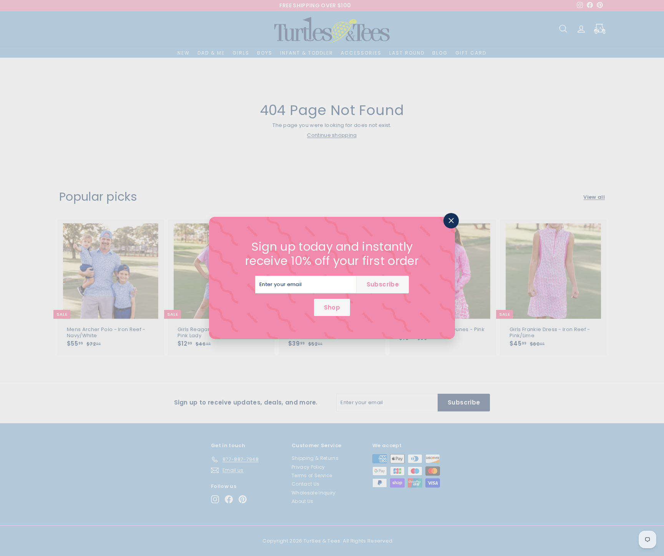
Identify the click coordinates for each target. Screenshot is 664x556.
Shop (332, 307)
